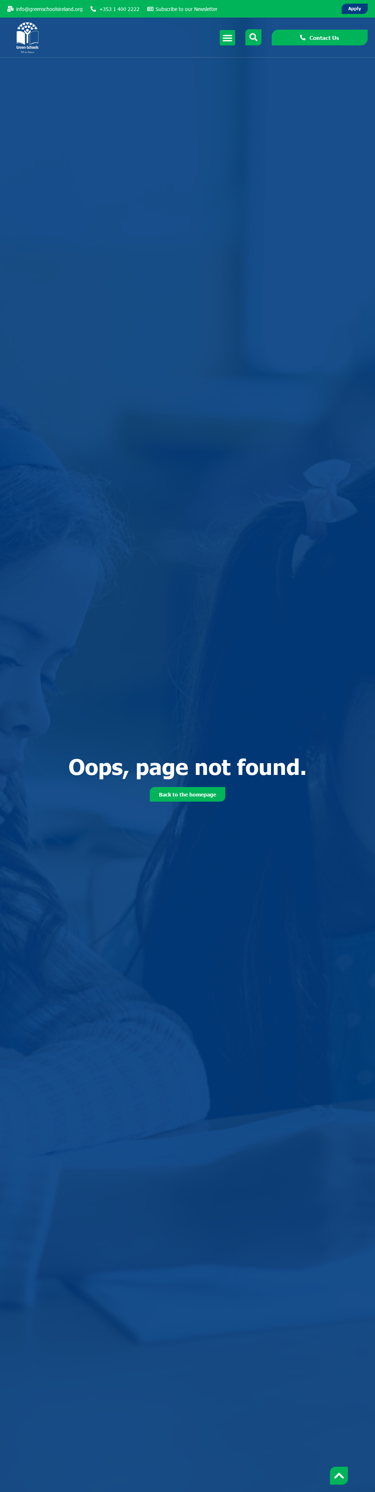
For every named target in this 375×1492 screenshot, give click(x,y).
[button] (227, 37)
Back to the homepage (187, 794)
